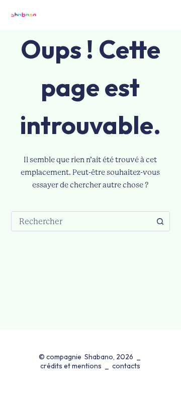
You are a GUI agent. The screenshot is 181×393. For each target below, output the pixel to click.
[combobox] (81, 221)
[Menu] (165, 15)
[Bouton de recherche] (159, 221)
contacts (126, 365)
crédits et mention (69, 365)
